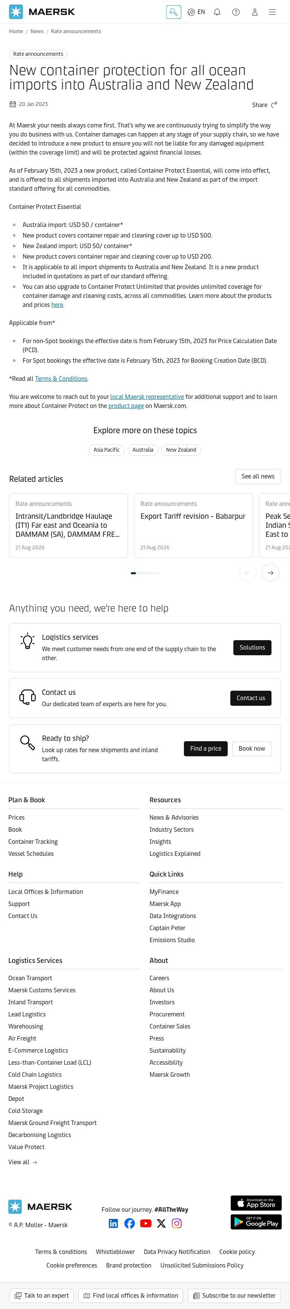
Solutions (252, 647)
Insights (160, 841)
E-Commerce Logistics (38, 1050)
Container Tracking (33, 841)
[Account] (254, 12)
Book (15, 829)
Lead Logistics (27, 1014)
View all (18, 1162)
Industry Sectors (172, 829)
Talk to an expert (46, 1295)
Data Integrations (173, 916)
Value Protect (26, 1147)
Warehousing (25, 1026)
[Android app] (256, 1221)
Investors (162, 1002)
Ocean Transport (30, 978)
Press (157, 1038)
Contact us (251, 698)
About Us (162, 990)
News (37, 31)
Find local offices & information (135, 1295)
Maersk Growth (170, 1074)
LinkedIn (113, 1223)
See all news (258, 476)
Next (270, 573)
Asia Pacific (107, 450)
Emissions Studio (172, 940)
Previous (248, 573)
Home (16, 31)
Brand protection (128, 1265)
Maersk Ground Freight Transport (52, 1123)
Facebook (129, 1223)
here (57, 304)
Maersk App (165, 903)
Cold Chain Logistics (35, 1074)
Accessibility (166, 1062)
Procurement (167, 1014)
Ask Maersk (174, 12)
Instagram (177, 1223)
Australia (143, 450)
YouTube (146, 1223)
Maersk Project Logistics (40, 1086)
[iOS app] (256, 1203)
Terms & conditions (61, 1251)
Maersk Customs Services (42, 990)
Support (236, 12)
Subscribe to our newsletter (239, 1295)
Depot (16, 1098)
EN (201, 11)
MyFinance (164, 891)
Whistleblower (115, 1251)
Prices (16, 817)
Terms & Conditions (61, 378)
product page (126, 405)
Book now (252, 748)
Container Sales (170, 1026)
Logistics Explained (175, 853)
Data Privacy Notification (177, 1251)
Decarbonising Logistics (39, 1135)
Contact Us (22, 916)
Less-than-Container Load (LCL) (49, 1062)
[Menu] (272, 12)
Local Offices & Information (45, 891)
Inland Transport (30, 1002)
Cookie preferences (71, 1265)
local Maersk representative (147, 396)
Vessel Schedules (31, 853)
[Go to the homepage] (40, 1212)
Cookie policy (237, 1251)
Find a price (205, 748)
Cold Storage (25, 1110)
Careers (159, 978)
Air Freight (22, 1038)
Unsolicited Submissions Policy (202, 1265)
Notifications (218, 7)
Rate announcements (76, 31)
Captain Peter (167, 928)
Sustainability (168, 1050)
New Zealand (181, 450)
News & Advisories (174, 817)
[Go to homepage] (42, 12)
